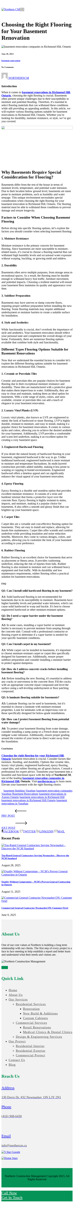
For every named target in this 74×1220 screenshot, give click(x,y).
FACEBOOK (11, 831)
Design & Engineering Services (39, 1036)
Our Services (18, 999)
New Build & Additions (40, 1013)
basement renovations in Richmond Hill (42, 797)
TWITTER (29, 831)
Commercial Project (30, 1055)
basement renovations (10, 60)
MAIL (61, 831)
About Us (16, 995)
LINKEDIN (47, 831)
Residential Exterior (30, 1050)
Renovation (31, 1009)
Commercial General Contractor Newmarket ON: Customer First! (34, 908)
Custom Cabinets (35, 1018)
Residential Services (31, 1004)
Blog (12, 1064)
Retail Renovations (37, 1027)
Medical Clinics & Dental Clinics (47, 1032)
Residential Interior (30, 1046)
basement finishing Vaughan (20, 790)
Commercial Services (31, 1023)
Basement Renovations (25, 793)
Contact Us (17, 1060)
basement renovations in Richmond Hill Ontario (28, 800)
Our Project (17, 1041)
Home (13, 990)
